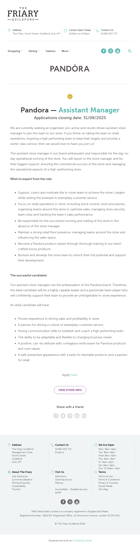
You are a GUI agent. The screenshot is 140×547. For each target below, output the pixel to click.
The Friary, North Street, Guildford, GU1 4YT (36, 33)
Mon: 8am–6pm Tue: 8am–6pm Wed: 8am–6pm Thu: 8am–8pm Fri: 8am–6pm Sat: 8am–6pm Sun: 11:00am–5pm (109, 459)
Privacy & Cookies (108, 482)
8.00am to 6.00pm (79, 33)
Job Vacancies (20, 476)
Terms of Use (106, 476)
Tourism (16, 489)
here (74, 375)
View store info (70, 390)
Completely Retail (82, 540)
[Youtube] (117, 51)
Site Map (103, 489)
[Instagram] (110, 51)
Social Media (105, 486)
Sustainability (19, 486)
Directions (60, 476)
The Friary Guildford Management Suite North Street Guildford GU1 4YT (22, 456)
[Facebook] (103, 51)
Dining (33, 51)
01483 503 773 (109, 33)
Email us (59, 452)
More (65, 51)
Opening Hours (63, 479)
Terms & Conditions (109, 479)
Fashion (50, 51)
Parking (59, 482)
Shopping (14, 51)
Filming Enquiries (21, 482)
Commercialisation (22, 479)
